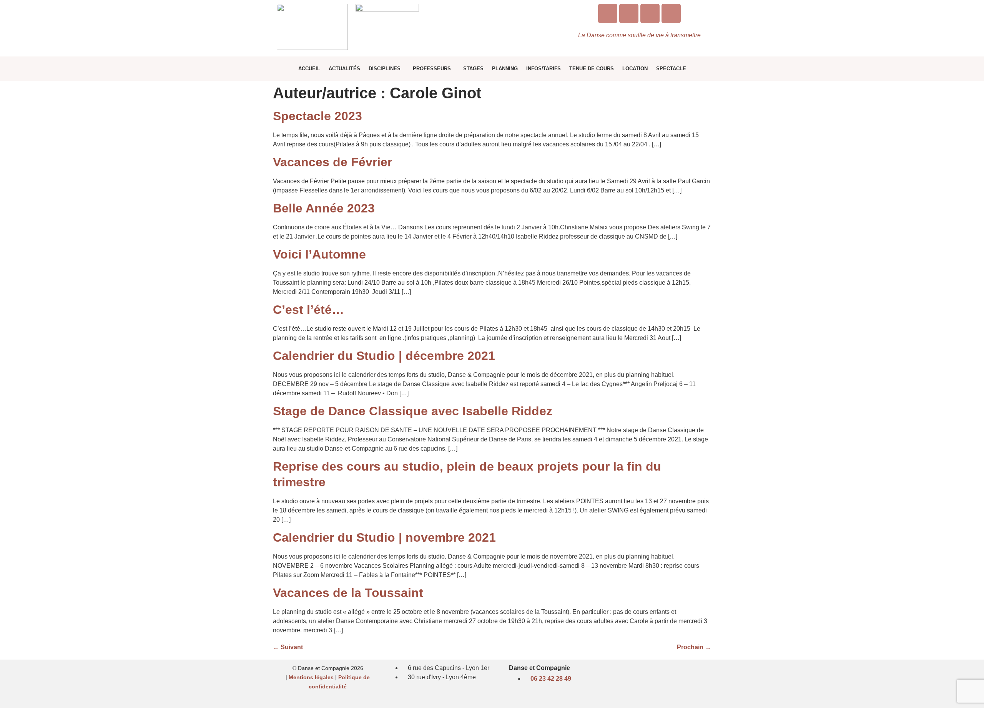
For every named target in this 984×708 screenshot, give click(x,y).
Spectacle (671, 68)
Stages (473, 68)
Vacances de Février (332, 162)
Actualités (344, 68)
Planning (505, 68)
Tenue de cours (591, 68)
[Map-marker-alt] (671, 13)
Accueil (309, 68)
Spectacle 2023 (317, 116)
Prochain (694, 647)
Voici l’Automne (319, 254)
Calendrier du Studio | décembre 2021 (384, 356)
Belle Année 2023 (324, 208)
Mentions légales (311, 677)
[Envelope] (650, 13)
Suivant (288, 647)
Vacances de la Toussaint (348, 593)
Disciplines (385, 68)
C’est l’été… (308, 310)
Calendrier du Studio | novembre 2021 (384, 537)
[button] (386, 68)
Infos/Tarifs (543, 68)
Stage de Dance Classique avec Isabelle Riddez (412, 411)
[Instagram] (607, 13)
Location (635, 68)
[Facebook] (628, 13)
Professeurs (432, 68)
